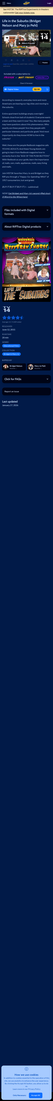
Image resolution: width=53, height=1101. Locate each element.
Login (49, 3)
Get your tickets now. (25, 12)
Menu (9, 3)
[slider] (3, 317)
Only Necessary (19, 1095)
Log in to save (8, 64)
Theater (45, 63)
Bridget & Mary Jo (11, 354)
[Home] (26, 3)
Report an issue (11, 391)
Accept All (35, 1095)
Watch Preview (28, 43)
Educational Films (11, 346)
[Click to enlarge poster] (26, 269)
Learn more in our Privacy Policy (26, 1089)
